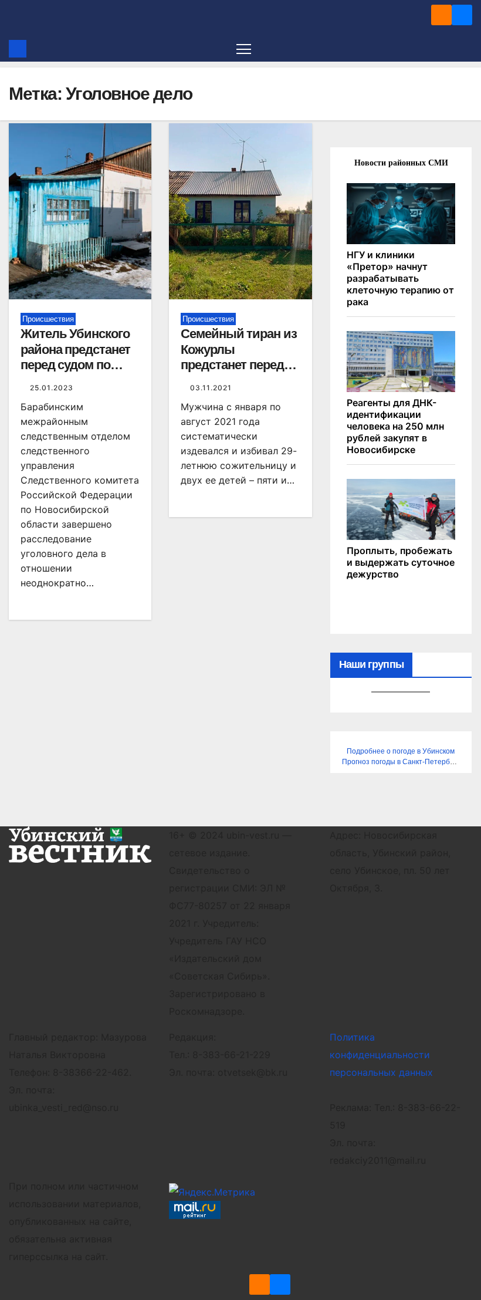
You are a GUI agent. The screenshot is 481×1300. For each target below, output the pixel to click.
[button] (464, 49)
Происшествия (48, 319)
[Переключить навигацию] (243, 48)
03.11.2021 (211, 387)
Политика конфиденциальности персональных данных (381, 1054)
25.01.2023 (51, 387)
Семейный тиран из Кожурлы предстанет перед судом (238, 356)
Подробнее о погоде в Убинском (401, 751)
